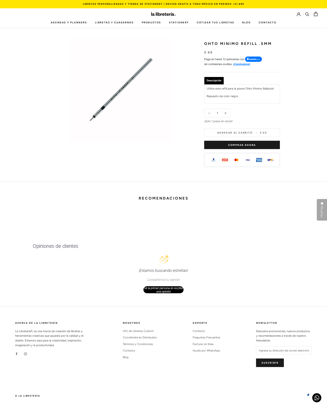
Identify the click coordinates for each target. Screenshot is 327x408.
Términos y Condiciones (138, 344)
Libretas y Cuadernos (114, 22)
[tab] (214, 80)
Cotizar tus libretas (215, 22)
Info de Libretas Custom (138, 331)
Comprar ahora (242, 145)
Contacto (267, 22)
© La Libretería (27, 396)
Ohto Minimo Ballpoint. (259, 88)
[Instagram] (25, 353)
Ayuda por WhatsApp (206, 350)
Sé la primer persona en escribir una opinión (163, 289)
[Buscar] (307, 14)
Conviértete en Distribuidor (140, 337)
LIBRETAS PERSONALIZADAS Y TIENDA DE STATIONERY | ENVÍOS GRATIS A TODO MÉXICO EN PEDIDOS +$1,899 (163, 4)
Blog (246, 22)
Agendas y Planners (69, 22)
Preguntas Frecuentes (206, 337)
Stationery (179, 22)
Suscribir (270, 362)
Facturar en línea (203, 344)
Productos (151, 22)
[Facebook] (16, 353)
